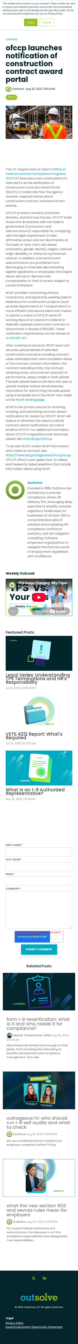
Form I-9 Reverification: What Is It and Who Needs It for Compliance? (38, 1023)
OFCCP (11, 97)
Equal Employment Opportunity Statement (34, 1327)
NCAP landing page (30, 400)
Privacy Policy (14, 1323)
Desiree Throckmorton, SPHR (31, 1035)
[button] (33, 1279)
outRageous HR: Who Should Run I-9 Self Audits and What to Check (38, 1122)
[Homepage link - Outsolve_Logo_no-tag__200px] (39, 1299)
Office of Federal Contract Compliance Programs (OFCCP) (36, 174)
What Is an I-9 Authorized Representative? (35, 791)
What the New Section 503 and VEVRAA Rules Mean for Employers (37, 1210)
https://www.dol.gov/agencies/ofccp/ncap (38, 455)
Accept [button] (30, 22)
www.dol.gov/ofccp (37, 439)
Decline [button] (47, 22)
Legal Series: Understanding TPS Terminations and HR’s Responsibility (38, 678)
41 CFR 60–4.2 (16, 338)
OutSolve (18, 89)
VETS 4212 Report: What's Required (34, 736)
